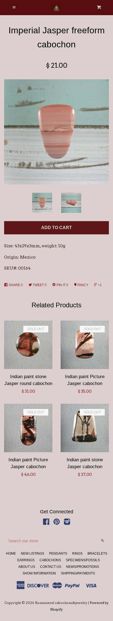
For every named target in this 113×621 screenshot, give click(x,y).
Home (11, 553)
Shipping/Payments (78, 573)
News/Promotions (82, 567)
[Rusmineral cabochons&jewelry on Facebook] (46, 522)
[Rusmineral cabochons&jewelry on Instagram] (67, 522)
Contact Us (50, 567)
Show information (39, 573)
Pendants (58, 553)
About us (26, 567)
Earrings (26, 560)
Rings (77, 553)
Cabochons (50, 560)
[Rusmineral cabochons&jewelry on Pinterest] (56, 522)
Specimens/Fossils (83, 560)
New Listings (32, 553)
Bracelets (97, 553)
